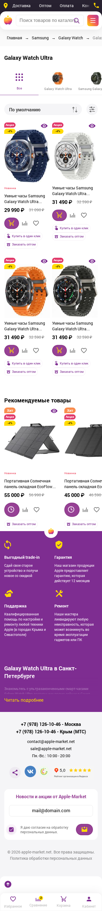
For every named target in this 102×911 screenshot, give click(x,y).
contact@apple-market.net (51, 742)
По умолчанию (25, 109)
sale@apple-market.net (51, 749)
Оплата (67, 5)
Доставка (21, 5)
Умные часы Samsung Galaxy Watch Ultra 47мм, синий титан (24, 199)
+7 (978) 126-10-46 (41, 724)
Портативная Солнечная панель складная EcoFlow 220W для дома (28, 484)
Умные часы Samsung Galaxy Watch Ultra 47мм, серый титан (24, 326)
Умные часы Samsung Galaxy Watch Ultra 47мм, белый (72, 191)
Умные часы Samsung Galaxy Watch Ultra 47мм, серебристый (72, 326)
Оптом (45, 5)
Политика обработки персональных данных (51, 858)
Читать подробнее (23, 700)
